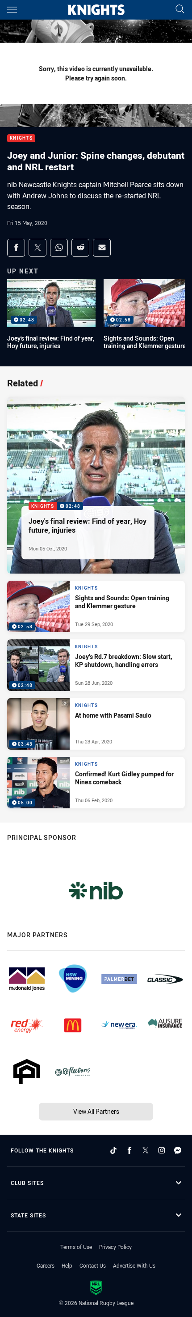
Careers (45, 1265)
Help (67, 1265)
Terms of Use (76, 1246)
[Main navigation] (12, 10)
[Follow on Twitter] (145, 1150)
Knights (21, 138)
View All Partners (96, 1111)
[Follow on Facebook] (129, 1150)
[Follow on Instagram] (161, 1150)
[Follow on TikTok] (113, 1150)
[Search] (180, 9)
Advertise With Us (134, 1265)
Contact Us (92, 1265)
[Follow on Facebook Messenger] (177, 1150)
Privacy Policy (115, 1246)
